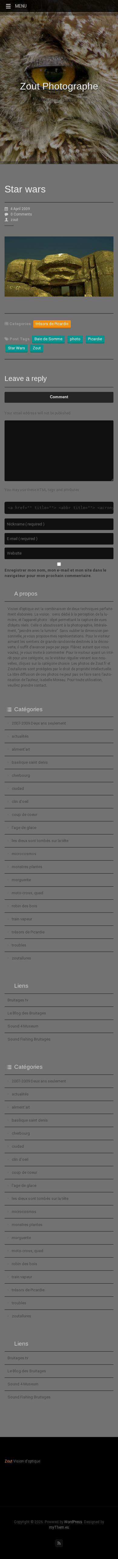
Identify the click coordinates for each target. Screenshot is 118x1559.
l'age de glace (24, 827)
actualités (20, 736)
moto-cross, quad (27, 893)
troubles (19, 945)
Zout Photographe (59, 86)
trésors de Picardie (52, 323)
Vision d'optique (59, 100)
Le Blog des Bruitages (27, 1013)
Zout (37, 348)
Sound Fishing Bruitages (29, 1039)
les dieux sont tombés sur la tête (40, 840)
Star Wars (16, 348)
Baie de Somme (48, 339)
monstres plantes (27, 866)
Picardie (95, 339)
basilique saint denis (30, 762)
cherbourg (21, 775)
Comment (59, 397)
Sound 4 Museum (23, 1026)
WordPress (73, 1522)
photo (75, 339)
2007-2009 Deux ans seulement (39, 723)
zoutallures (21, 958)
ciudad (18, 788)
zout (14, 220)
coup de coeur (24, 814)
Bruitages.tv (18, 1000)
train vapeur (22, 919)
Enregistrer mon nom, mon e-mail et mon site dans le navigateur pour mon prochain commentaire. (55, 573)
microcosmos (24, 853)
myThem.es (59, 1527)
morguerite (21, 880)
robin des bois (24, 906)
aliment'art (21, 749)
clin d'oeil (20, 801)
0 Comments (21, 214)
